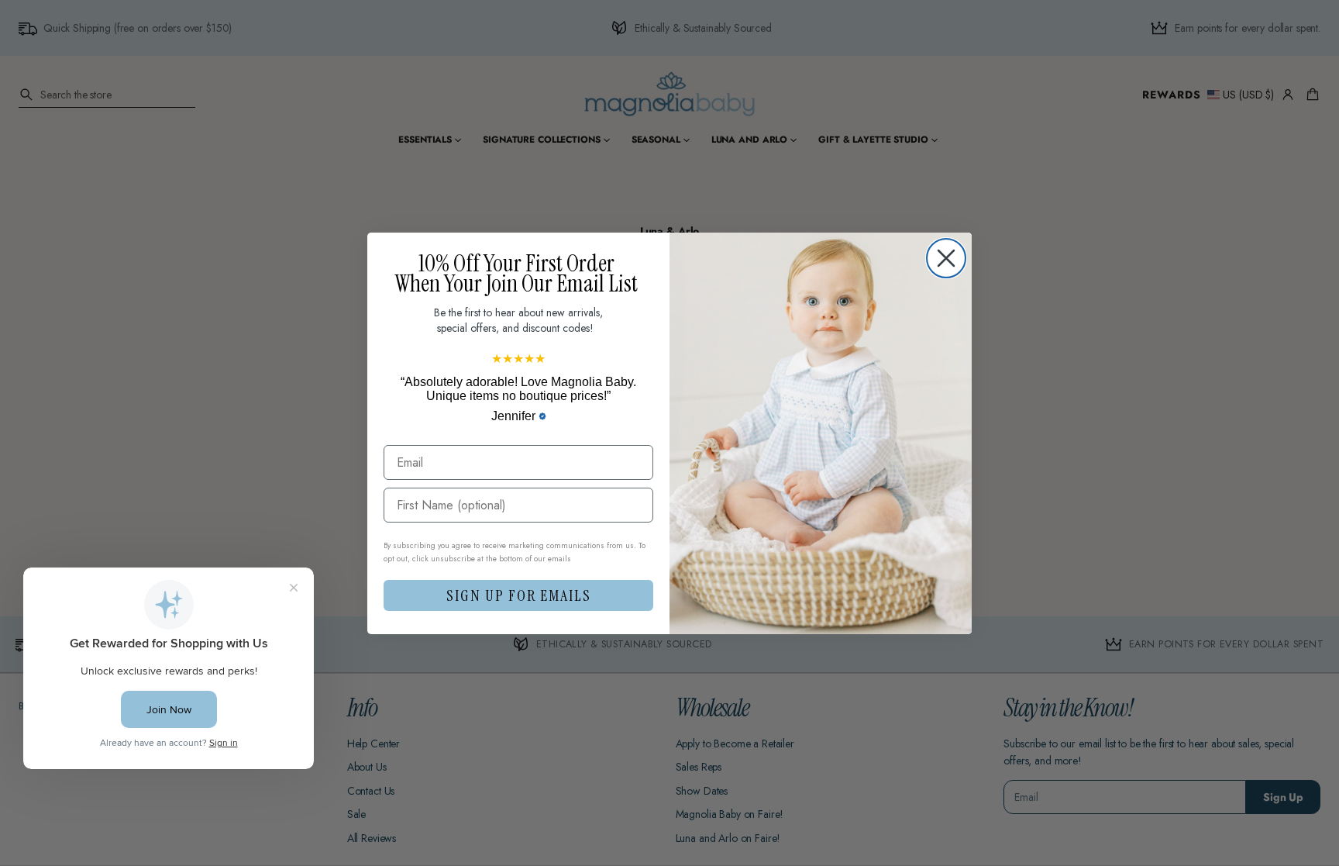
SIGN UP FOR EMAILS (518, 595)
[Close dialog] (946, 258)
